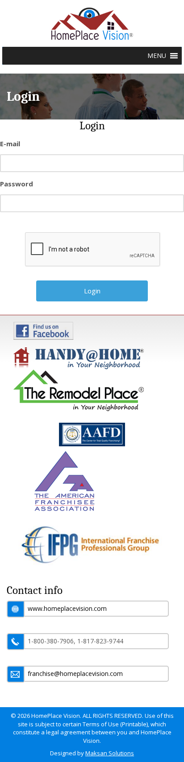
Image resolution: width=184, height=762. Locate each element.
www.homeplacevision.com (67, 608)
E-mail (10, 143)
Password (16, 183)
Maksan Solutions (109, 753)
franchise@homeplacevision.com (75, 673)
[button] (156, 56)
